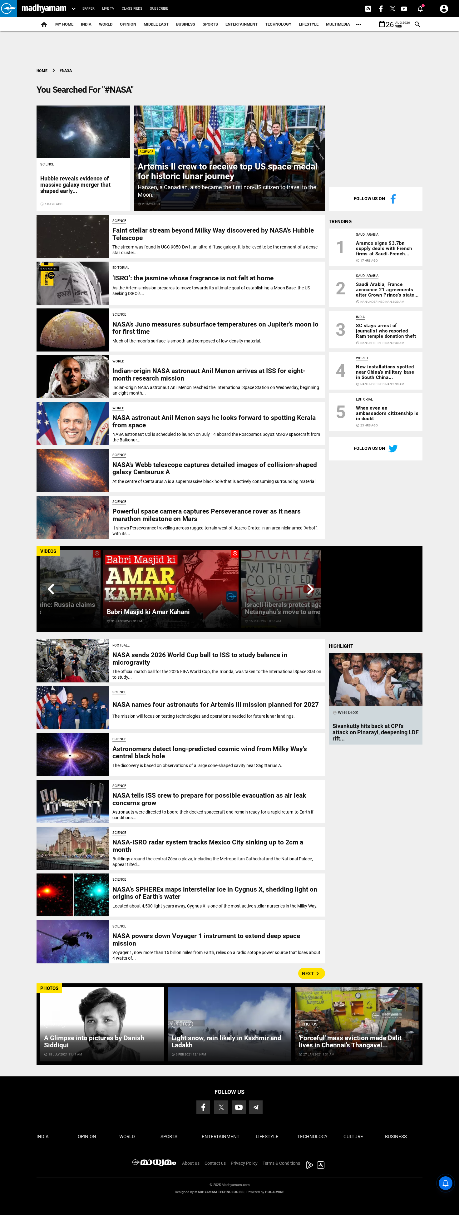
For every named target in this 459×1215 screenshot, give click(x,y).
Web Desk (345, 712)
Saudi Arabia (367, 235)
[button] (8, 8)
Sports (210, 24)
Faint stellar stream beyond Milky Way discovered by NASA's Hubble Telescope (213, 234)
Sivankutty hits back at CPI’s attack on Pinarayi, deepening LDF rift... (376, 732)
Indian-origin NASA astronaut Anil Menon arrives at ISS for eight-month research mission (208, 374)
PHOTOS (49, 988)
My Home (64, 24)
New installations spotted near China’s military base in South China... (385, 372)
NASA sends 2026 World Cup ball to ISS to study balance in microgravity (199, 658)
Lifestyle (308, 24)
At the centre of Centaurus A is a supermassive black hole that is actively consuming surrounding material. (214, 481)
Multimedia (338, 24)
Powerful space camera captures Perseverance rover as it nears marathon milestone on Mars (206, 515)
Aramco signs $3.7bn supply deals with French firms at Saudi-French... (384, 248)
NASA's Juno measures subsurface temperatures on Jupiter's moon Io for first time (215, 328)
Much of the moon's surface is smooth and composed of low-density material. (186, 340)
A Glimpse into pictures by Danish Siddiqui (94, 1041)
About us (191, 1163)
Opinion (128, 24)
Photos (55, 1024)
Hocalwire (274, 1192)
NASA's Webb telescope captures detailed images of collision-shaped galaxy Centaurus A (214, 468)
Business (185, 24)
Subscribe (159, 9)
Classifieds (132, 9)
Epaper (88, 9)
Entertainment (241, 24)
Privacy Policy (244, 1163)
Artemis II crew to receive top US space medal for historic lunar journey (228, 171)
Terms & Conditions (281, 1163)
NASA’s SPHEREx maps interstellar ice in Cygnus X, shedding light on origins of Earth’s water (214, 893)
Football (121, 645)
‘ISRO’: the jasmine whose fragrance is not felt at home (193, 278)
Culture (353, 1136)
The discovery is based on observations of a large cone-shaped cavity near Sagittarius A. (197, 765)
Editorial (120, 268)
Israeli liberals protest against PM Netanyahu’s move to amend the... (295, 608)
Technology (278, 24)
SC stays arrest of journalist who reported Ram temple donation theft (386, 331)
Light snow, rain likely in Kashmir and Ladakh (226, 1041)
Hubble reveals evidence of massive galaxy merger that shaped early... (75, 184)
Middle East (156, 24)
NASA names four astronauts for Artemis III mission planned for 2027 (215, 704)
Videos (117, 598)
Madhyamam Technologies (219, 1192)
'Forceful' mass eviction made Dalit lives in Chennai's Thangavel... (350, 1041)
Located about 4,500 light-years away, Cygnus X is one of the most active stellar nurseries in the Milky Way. (215, 905)
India (86, 24)
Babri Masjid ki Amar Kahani (148, 612)
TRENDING (340, 221)
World (105, 24)
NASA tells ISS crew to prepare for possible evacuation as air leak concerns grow (209, 799)
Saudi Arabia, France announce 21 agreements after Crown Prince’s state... (387, 290)
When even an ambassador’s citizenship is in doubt (387, 413)
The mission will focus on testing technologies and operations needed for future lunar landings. (203, 716)
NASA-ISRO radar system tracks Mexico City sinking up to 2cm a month (207, 846)
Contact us (215, 1163)
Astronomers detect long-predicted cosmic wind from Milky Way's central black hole (209, 752)
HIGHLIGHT (341, 646)
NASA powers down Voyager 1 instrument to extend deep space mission (206, 939)
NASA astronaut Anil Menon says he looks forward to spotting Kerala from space (214, 421)
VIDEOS (48, 551)
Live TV (108, 9)
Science (146, 152)
